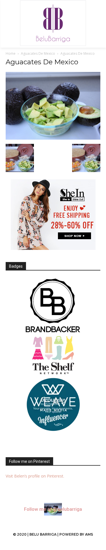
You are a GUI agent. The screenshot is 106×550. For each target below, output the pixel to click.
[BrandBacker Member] (53, 306)
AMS (89, 534)
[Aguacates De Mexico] (53, 138)
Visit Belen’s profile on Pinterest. (35, 476)
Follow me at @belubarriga (53, 509)
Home (11, 53)
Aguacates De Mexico (38, 53)
